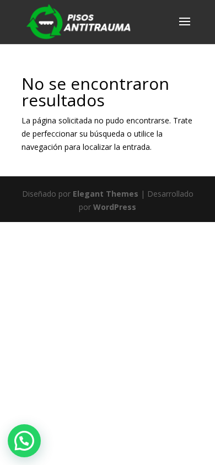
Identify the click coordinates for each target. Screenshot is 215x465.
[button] (24, 440)
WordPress (114, 207)
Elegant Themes (105, 193)
